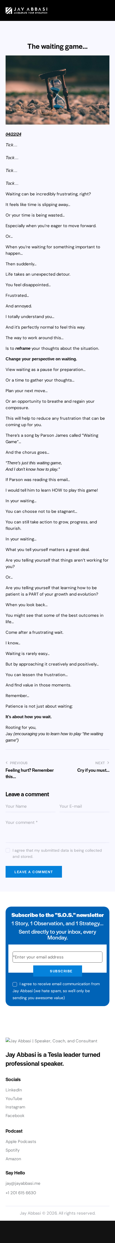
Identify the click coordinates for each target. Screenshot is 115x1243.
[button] (106, 10)
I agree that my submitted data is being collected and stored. (57, 853)
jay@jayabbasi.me (23, 1183)
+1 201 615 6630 (21, 1193)
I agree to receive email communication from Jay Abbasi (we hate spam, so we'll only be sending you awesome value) (56, 990)
